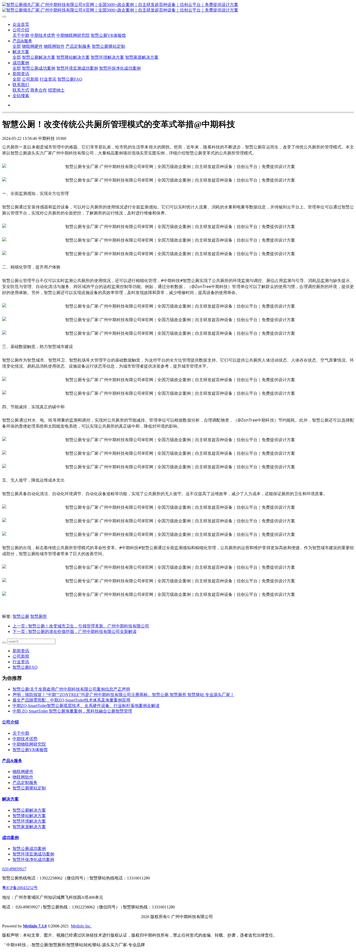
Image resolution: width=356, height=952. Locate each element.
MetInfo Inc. (81, 926)
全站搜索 (21, 95)
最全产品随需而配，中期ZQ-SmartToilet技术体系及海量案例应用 (71, 700)
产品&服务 (22, 41)
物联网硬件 (32, 46)
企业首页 (21, 24)
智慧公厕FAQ (69, 79)
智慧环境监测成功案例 (77, 68)
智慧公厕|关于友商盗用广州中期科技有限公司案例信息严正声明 (71, 689)
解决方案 (21, 52)
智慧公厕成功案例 (38, 68)
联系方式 (21, 90)
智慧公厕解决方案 (38, 57)
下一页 (75, 631)
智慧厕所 (38, 616)
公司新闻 (30, 79)
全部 (17, 46)
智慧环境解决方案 (107, 57)
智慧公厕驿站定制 (108, 46)
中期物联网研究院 (73, 35)
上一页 (81, 626)
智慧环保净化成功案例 (120, 68)
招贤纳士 (56, 90)
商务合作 (38, 90)
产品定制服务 (78, 46)
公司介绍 (21, 30)
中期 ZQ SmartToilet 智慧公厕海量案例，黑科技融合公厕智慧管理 (72, 711)
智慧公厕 (21, 616)
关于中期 (21, 35)
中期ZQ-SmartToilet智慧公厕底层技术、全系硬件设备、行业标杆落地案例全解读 (86, 705)
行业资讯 (48, 79)
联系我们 (21, 84)
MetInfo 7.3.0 (35, 926)
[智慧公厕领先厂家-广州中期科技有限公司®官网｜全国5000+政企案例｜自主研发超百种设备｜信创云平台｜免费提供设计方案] (178, 7)
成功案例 (21, 63)
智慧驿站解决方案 (73, 57)
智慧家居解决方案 (141, 57)
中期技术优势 (42, 35)
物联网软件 (54, 46)
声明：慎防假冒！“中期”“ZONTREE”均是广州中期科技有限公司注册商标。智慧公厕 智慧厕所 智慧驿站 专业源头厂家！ (123, 694)
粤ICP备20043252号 (20, 887)
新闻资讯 (21, 73)
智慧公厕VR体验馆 (108, 35)
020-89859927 (14, 869)
